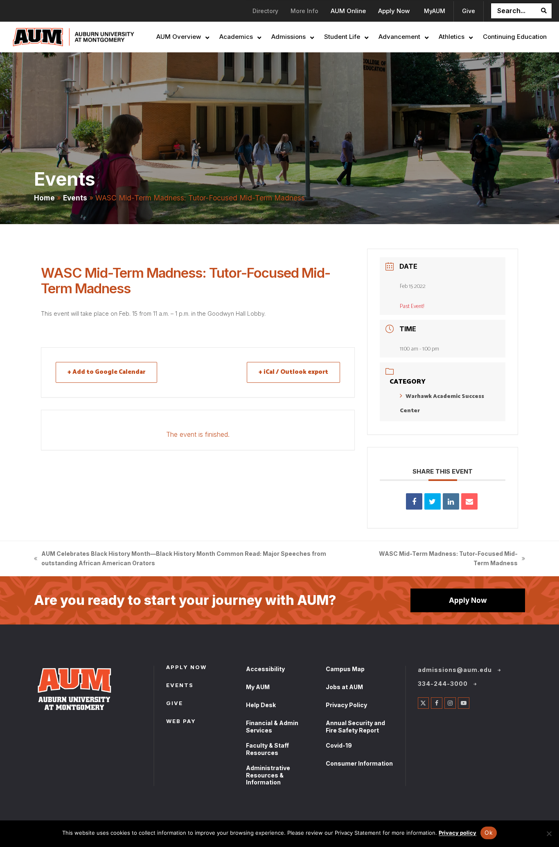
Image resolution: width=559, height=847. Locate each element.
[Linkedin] (451, 501)
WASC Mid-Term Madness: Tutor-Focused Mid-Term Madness (445, 559)
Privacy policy (457, 832)
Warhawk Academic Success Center (442, 404)
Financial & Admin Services (272, 726)
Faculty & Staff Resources (267, 749)
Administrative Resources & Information (268, 775)
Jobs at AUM (344, 686)
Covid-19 (339, 745)
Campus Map (345, 668)
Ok (489, 832)
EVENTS (180, 685)
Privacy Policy (346, 704)
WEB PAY (181, 721)
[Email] (469, 501)
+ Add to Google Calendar (106, 372)
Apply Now (468, 600)
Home (44, 197)
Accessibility (265, 668)
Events (75, 197)
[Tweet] (432, 501)
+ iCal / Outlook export (293, 372)
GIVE (174, 703)
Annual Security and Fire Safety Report (355, 726)
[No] (549, 833)
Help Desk (261, 704)
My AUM (258, 686)
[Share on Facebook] (414, 501)
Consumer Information (359, 763)
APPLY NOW (186, 667)
